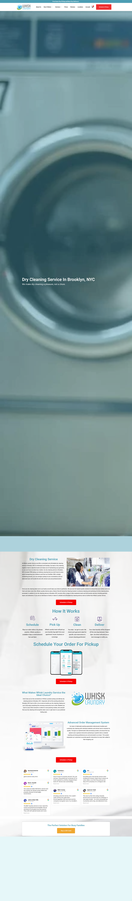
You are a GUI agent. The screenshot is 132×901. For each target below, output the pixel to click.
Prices (66, 7)
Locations (80, 7)
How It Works (47, 7)
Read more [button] (26, 813)
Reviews (72, 7)
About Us (38, 7)
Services (57, 7)
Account (88, 7)
